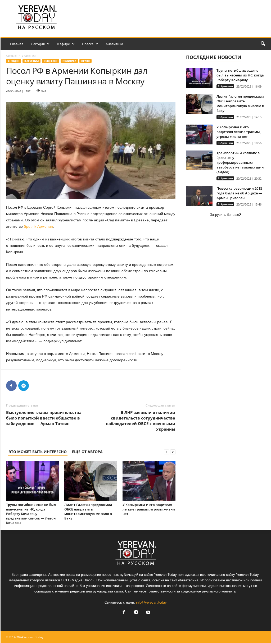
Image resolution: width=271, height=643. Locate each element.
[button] (263, 44)
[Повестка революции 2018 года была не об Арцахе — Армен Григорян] (199, 196)
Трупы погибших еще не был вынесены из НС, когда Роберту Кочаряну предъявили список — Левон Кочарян (31, 513)
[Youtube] (147, 613)
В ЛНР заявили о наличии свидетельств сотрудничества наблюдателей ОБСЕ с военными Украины (140, 421)
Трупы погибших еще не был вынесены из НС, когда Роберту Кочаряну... (240, 75)
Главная (16, 44)
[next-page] (172, 451)
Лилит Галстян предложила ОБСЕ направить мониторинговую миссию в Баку (88, 511)
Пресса (87, 44)
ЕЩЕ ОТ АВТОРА (87, 451)
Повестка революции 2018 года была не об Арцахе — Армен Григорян (239, 193)
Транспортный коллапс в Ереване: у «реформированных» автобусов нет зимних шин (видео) (240, 162)
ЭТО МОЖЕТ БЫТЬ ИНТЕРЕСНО (38, 451)
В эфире (63, 44)
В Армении (31, 61)
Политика (69, 61)
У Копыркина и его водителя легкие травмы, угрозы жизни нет (149, 509)
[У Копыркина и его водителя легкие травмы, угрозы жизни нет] (149, 481)
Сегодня (38, 44)
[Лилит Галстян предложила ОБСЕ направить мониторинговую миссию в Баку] (90, 481)
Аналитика (114, 44)
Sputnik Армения (38, 226)
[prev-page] (166, 451)
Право (85, 61)
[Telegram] (23, 385)
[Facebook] (11, 385)
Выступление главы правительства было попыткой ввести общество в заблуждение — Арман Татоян (44, 418)
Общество (50, 61)
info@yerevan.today (151, 602)
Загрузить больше (224, 215)
